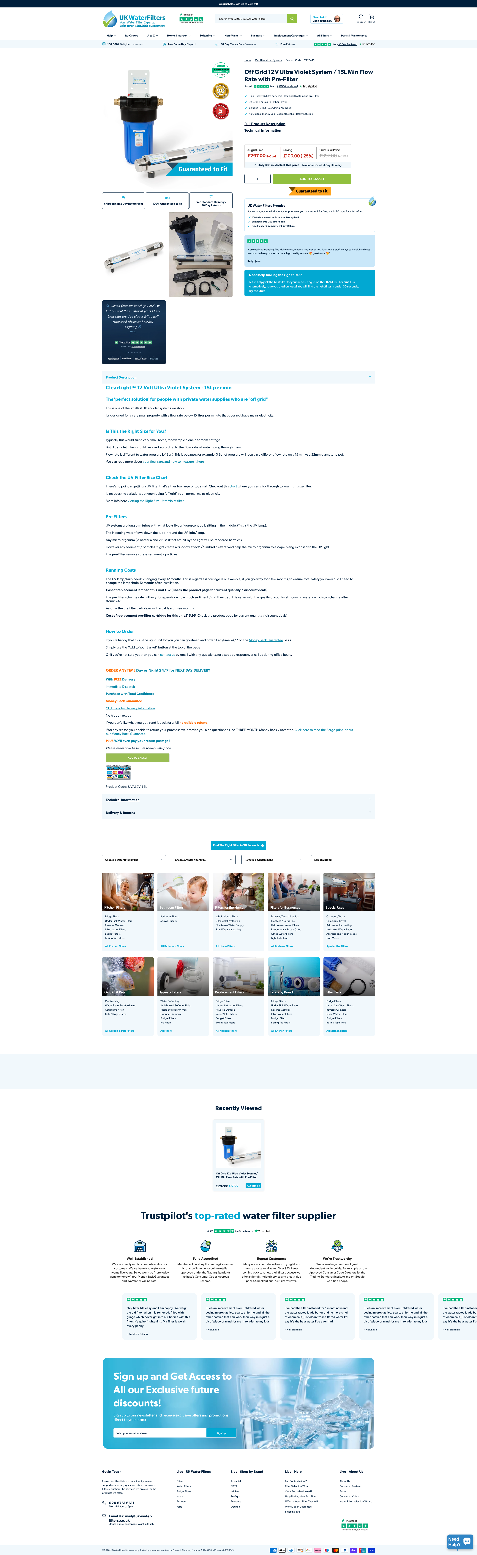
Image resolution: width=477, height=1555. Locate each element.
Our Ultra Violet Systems (268, 60)
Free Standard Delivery (210, 202)
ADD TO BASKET (137, 757)
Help (110, 35)
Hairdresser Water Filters (285, 925)
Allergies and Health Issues (341, 933)
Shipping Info (292, 1511)
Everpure (236, 1501)
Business (257, 35)
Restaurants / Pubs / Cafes (286, 929)
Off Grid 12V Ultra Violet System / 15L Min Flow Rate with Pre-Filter (237, 1175)
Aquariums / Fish (114, 1009)
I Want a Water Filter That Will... (302, 1501)
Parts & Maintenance (354, 35)
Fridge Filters (112, 916)
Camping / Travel (336, 920)
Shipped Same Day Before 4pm (123, 203)
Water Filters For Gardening (120, 1005)
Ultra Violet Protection (228, 920)
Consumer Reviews (350, 1486)
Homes (181, 1496)
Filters (180, 1481)
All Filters (323, 35)
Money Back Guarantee (266, 640)
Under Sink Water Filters (118, 920)
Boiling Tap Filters (114, 938)
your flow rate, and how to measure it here (173, 461)
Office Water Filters (282, 933)
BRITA (234, 1486)
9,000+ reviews (287, 86)
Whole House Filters (227, 916)
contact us (167, 654)
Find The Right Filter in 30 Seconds (236, 845)
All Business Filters (282, 946)
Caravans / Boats (335, 916)
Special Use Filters (337, 946)
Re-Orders (131, 35)
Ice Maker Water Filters (339, 929)
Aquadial (236, 1481)
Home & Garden (177, 35)
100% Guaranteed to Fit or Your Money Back (275, 217)
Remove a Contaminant (273, 858)
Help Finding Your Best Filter (301, 1496)
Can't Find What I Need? (298, 1491)
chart (233, 486)
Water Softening (169, 1001)
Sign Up (221, 1433)
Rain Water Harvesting (228, 929)
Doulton (235, 1506)
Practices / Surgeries (283, 920)
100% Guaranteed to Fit (167, 203)
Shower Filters (168, 920)
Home (247, 60)
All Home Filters (225, 946)
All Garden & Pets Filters (119, 1030)
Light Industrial (279, 938)
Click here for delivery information (130, 708)
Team (343, 1491)
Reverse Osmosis (114, 925)
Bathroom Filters (169, 916)
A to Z (151, 35)
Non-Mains (232, 35)
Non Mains (332, 938)
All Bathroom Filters (172, 946)
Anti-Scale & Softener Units (175, 1005)
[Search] (292, 18)
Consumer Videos (350, 1496)
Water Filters (184, 1486)
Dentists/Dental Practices (285, 916)
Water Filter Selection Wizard (356, 1501)
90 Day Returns (211, 205)
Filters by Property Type (173, 1009)
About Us (345, 1481)
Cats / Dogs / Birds (115, 1013)
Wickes (235, 1491)
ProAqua (236, 1496)
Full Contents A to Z (296, 1481)
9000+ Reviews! (347, 44)
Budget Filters (113, 933)
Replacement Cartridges (289, 35)
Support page (129, 1523)
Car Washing (112, 1001)
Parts (179, 1506)
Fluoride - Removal (170, 1013)
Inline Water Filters (115, 929)
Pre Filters (165, 1022)
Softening (206, 35)
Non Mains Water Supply (230, 925)
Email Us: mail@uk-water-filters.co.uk (130, 1518)
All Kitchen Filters (115, 946)
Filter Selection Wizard (297, 1486)
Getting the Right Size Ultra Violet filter (156, 500)
